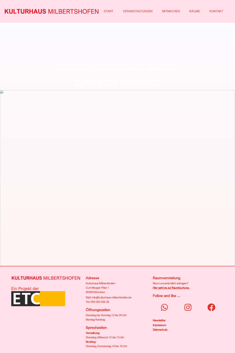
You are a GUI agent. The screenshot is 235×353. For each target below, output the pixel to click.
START (108, 11)
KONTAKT (216, 11)
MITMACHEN (171, 11)
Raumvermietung (166, 278)
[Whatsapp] (164, 307)
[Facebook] (211, 307)
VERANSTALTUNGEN (138, 11)
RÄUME (194, 11)
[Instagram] (188, 307)
